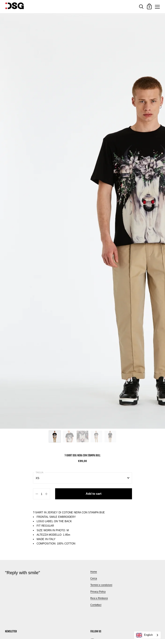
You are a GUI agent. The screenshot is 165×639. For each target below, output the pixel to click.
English (148, 634)
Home (93, 571)
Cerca (93, 578)
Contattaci (95, 604)
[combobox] (147, 635)
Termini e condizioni (101, 585)
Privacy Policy (98, 591)
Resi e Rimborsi (99, 598)
